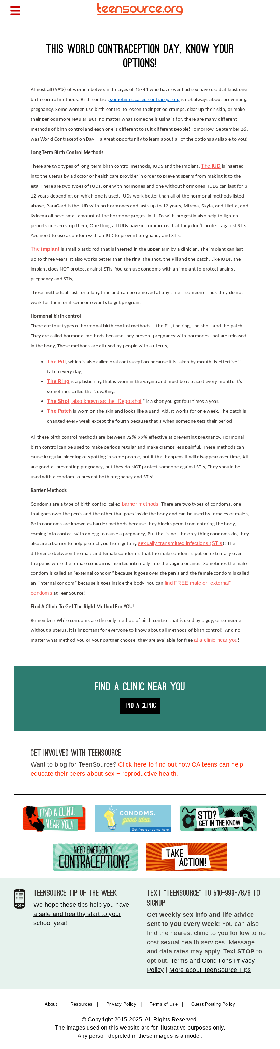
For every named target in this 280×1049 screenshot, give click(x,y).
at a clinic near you (216, 640)
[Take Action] (186, 858)
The (211, 166)
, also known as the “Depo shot (94, 401)
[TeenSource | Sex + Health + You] (140, 16)
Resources (81, 1004)
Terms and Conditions (201, 960)
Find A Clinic (140, 706)
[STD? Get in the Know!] (218, 820)
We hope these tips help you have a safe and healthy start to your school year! (81, 914)
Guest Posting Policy (213, 1004)
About (51, 1004)
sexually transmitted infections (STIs (180, 543)
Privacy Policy (121, 1004)
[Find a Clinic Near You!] (54, 820)
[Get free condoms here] (133, 820)
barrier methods (140, 504)
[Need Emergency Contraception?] (95, 858)
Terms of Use (164, 1004)
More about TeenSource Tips (210, 969)
